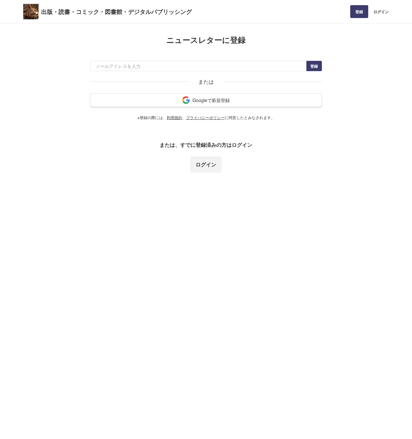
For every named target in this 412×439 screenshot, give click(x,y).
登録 (359, 11)
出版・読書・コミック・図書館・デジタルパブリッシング (116, 11)
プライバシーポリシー (205, 117)
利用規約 (174, 117)
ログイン (381, 12)
